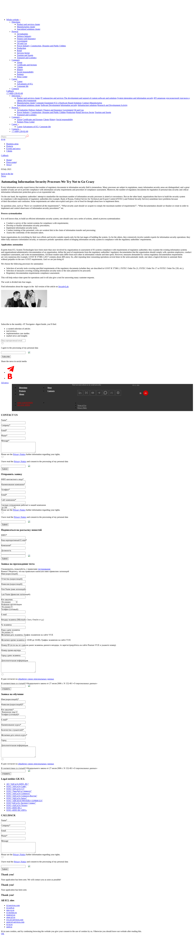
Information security (69, 105)
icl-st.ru (9, 924)
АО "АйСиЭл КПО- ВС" (17, 784)
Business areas (12, 144)
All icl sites (23, 405)
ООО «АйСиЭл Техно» (17, 805)
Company (16, 60)
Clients (20, 67)
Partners (20, 74)
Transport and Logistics (26, 58)
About (19, 62)
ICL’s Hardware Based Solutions (68, 103)
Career (14, 79)
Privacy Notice (19, 454)
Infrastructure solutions (87, 105)
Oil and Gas (22, 43)
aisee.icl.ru (10, 917)
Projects (15, 31)
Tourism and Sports (25, 55)
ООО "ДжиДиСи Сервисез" (19, 791)
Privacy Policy (82, 408)
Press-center (11, 162)
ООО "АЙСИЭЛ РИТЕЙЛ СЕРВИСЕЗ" (24, 801)
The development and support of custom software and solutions (90, 98)
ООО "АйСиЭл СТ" (15, 789)
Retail (19, 50)
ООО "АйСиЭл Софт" (16, 786)
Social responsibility (25, 72)
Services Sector (23, 53)
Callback (4, 155)
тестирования (44, 569)
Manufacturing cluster (26, 27)
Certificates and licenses (27, 65)
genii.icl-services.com (15, 922)
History (20, 69)
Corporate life (22, 86)
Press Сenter (22, 77)
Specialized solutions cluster (28, 29)
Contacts (15, 88)
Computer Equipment (45, 103)
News (8, 165)
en (4, 139)
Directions (16, 22)
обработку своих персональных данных (36, 679)
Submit (5, 469)
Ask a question (25, 403)
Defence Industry (24, 36)
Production (21, 48)
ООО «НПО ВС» (14, 808)
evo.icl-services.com (14, 920)
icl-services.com (13, 905)
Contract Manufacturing (92, 103)
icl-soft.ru (10, 908)
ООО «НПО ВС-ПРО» (16, 810)
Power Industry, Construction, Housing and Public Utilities (41, 46)
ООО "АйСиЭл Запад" (16, 798)
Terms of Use (81, 405)
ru (2, 139)
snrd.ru (9, 927)
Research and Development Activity (112, 105)
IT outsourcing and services (52, 98)
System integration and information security (135, 98)
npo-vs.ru (10, 910)
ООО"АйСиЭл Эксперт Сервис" (21, 803)
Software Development (50, 105)
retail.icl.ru (10, 915)
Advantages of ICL (25, 84)
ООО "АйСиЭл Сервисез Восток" (21, 796)
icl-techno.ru (11, 912)
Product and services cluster (28, 24)
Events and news (13, 148)
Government (22, 41)
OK (2, 934)
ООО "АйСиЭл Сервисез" (18, 793)
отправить (6, 689)
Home (8, 160)
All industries (22, 34)
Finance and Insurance (26, 39)
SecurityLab (63, 286)
